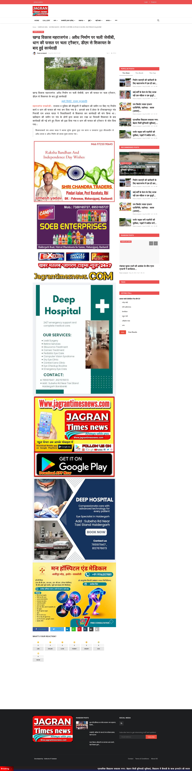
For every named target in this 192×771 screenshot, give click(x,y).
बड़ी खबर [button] (98, 20)
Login (146, 2)
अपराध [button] (108, 20)
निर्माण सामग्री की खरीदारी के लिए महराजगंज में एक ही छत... (145, 82)
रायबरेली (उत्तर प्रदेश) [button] (67, 20)
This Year (152, 73)
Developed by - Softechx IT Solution (45, 759)
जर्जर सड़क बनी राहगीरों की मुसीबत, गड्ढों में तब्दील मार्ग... (145, 133)
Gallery (46, 20)
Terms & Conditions (142, 759)
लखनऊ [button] (81, 20)
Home (36, 20)
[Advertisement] (74, 683)
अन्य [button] (55, 20)
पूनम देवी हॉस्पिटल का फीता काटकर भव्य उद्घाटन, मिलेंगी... (102, 724)
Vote (122, 332)
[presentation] (151, 243)
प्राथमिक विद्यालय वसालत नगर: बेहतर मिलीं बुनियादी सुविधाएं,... (145, 121)
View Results (132, 332)
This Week (126, 73)
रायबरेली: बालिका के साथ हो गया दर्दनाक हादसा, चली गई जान (102, 733)
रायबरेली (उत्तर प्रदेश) (43, 27)
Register (154, 2)
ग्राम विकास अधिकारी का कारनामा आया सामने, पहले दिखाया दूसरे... (101, 743)
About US (154, 759)
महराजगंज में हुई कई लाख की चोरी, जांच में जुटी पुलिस (138, 267)
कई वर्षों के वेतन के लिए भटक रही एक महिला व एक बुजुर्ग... (144, 94)
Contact (130, 759)
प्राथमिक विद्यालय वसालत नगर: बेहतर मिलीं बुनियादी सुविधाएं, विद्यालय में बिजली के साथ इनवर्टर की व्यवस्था (104, 769)
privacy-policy (38, 2)
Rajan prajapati (42, 53)
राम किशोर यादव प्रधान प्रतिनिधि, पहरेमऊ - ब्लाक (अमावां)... (143, 107)
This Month (139, 73)
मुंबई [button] (89, 20)
